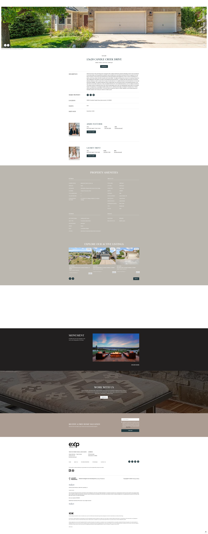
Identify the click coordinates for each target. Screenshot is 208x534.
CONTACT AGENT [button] (91, 131)
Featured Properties (85, 462)
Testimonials (95, 462)
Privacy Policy (136, 478)
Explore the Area (135, 364)
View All (136, 278)
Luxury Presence (101, 478)
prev (5, 45)
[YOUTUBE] (135, 462)
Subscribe (130, 430)
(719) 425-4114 (72, 455)
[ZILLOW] (138, 462)
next (8, 45)
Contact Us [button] (104, 397)
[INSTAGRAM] (132, 462)
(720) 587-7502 (107, 152)
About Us (76, 462)
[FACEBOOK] (129, 462)
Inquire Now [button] (104, 66)
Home (70, 462)
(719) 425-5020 (107, 128)
